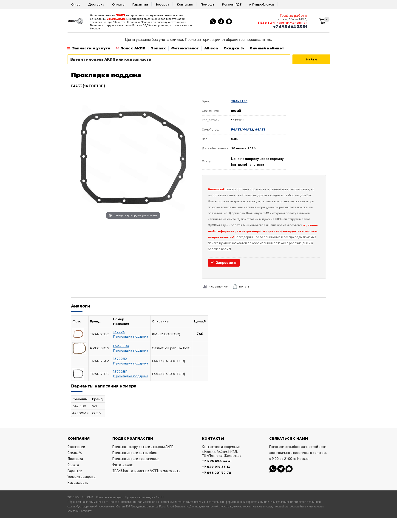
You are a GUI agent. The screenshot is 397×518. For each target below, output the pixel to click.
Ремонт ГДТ (231, 4)
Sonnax (158, 48)
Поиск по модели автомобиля (134, 453)
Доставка (96, 4)
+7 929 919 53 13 (216, 467)
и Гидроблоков (261, 4)
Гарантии (140, 4)
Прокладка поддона (130, 336)
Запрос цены (226, 263)
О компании (76, 447)
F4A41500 (121, 346)
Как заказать (78, 483)
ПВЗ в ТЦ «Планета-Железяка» (282, 22)
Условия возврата (82, 477)
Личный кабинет (267, 48)
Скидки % (234, 48)
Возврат (162, 4)
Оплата (118, 4)
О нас (75, 4)
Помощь (207, 4)
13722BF (120, 372)
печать (244, 286)
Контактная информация (221, 447)
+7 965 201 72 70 (216, 473)
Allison (211, 48)
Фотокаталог (185, 48)
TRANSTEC (239, 101)
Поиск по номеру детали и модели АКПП (142, 447)
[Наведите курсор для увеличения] (133, 158)
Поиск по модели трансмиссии (135, 459)
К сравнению (218, 286)
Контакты (185, 4)
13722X (119, 332)
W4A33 (260, 129)
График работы (293, 16)
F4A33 (236, 129)
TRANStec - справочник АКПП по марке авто (146, 471)
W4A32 (247, 129)
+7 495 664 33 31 (290, 26)
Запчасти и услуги (91, 48)
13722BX (120, 359)
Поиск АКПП (132, 48)
